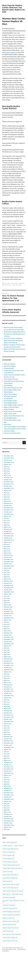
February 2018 (8, 607)
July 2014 (6, 700)
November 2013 (8, 717)
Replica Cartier (8, 918)
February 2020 (8, 555)
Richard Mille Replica (10, 418)
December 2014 (8, 689)
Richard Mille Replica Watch (12, 420)
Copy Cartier (7, 871)
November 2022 (9, 484)
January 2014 (8, 713)
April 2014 (7, 706)
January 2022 (8, 505)
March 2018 (7, 605)
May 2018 (7, 600)
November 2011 (8, 769)
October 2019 (8, 564)
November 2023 (9, 458)
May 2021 (7, 523)
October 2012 (8, 745)
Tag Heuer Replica (9, 431)
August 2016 (7, 646)
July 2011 (6, 777)
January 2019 (8, 583)
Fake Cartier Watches (10, 887)
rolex (5, 422)
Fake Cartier (7, 881)
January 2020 (8, 557)
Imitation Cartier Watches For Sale (13, 901)
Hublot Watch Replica (10, 394)
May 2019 (7, 574)
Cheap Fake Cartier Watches (12, 868)
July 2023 (6, 466)
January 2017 (8, 635)
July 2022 (6, 492)
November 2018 (8, 587)
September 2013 (9, 721)
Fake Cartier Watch (17, 284)
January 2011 (7, 790)
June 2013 (7, 728)
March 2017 (7, 631)
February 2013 (8, 736)
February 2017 (8, 633)
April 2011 (7, 784)
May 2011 (6, 782)
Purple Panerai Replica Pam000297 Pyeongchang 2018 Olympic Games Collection (14, 334)
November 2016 (8, 639)
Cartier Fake (18, 845)
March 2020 (7, 553)
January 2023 (8, 479)
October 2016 (8, 641)
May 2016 (7, 652)
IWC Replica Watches (10, 396)
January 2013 (8, 738)
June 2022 (7, 494)
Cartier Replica (8, 855)
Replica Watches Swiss (11, 928)
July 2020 (6, 544)
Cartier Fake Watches (10, 849)
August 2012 (7, 749)
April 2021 (7, 525)
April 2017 (7, 628)
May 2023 (7, 471)
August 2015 (7, 672)
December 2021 (8, 507)
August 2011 (7, 775)
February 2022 (8, 503)
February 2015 (8, 684)
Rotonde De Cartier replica (12, 934)
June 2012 (7, 754)
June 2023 (7, 469)
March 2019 (7, 579)
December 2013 (8, 715)
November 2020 (9, 535)
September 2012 (9, 747)
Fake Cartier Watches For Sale (13, 388)
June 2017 (7, 624)
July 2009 (7, 829)
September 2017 (9, 618)
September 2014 (9, 695)
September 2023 (9, 462)
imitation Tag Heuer (10, 908)
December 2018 (8, 585)
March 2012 (7, 760)
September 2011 (8, 773)
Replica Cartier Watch (11, 921)
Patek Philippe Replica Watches (13, 405)
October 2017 (8, 615)
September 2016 (9, 643)
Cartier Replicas (8, 858)
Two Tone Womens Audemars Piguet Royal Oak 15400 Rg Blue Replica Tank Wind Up (13, 340)
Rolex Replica (8, 931)
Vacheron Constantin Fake (12, 433)
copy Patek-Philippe (10, 878)
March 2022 (7, 501)
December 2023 (8, 456)
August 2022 (8, 490)
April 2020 (7, 551)
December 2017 (8, 611)
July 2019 (6, 570)
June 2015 (7, 676)
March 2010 (7, 812)
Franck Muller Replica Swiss (12, 390)
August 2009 (8, 827)
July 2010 (6, 803)
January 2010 (8, 816)
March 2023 (7, 475)
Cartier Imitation (9, 852)
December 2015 (8, 663)
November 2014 (8, 691)
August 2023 (7, 464)
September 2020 (9, 540)
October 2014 (8, 693)
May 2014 (7, 704)
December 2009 (8, 818)
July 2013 (6, 726)
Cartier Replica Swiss (10, 862)
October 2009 (8, 823)
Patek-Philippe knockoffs (11, 915)
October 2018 (8, 589)
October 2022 (8, 486)
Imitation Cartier (9, 897)
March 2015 (7, 682)
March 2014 (7, 708)
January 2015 (8, 687)
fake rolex (6, 894)
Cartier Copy (7, 845)
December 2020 (8, 533)
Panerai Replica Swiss (10, 400)
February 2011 (8, 788)
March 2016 (7, 656)
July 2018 (6, 596)
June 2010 (7, 805)
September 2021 (9, 514)
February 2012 (8, 762)
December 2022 (8, 482)
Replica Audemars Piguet (11, 407)
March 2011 (7, 786)
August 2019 (7, 568)
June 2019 (7, 572)
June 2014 (7, 702)
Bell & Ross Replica (9, 364)
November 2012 (8, 743)
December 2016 (8, 637)
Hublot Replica (8, 392)
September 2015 (9, 669)
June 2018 (7, 598)
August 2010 (7, 801)
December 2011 (8, 767)
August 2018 (7, 594)
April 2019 (7, 577)
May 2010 (7, 808)
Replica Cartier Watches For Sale (14, 416)
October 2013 (8, 719)
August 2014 (7, 697)
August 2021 (7, 516)
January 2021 (8, 531)
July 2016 (6, 648)
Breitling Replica (9, 368)
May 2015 (7, 678)
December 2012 (8, 741)
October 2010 (8, 797)
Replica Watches (9, 924)
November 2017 (8, 613)
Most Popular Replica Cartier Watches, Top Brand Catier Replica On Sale (13, 8)
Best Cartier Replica (10, 366)
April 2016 (7, 654)
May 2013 (6, 730)
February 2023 (8, 477)
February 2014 (8, 710)
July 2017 (6, 622)
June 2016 (7, 650)
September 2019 (9, 566)
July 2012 (6, 751)
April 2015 (7, 680)
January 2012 (8, 764)
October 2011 (8, 771)
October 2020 (8, 538)
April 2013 (7, 732)
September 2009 (9, 825)
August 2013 (7, 723)
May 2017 (6, 626)
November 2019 (8, 561)
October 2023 (8, 460)
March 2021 (7, 527)
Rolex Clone (7, 424)
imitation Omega (9, 905)
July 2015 (6, 674)
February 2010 (8, 814)
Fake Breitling (8, 385)
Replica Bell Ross (9, 409)
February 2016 (8, 659)
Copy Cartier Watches (10, 874)
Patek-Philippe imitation (11, 911)
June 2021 (7, 520)
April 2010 (7, 810)
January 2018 (8, 609)
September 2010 (9, 799)
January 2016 (8, 661)
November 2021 (8, 510)
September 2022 (9, 488)
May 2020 (7, 548)
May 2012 (7, 756)
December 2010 (8, 792)
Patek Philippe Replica (10, 403)
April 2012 (7, 758)
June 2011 (6, 779)
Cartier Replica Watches (11, 379)
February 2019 (8, 581)
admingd (7, 283)
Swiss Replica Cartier (10, 941)
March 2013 (7, 734)
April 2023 (7, 473)
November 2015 (8, 665)
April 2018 (7, 602)
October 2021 (8, 512)
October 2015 (8, 667)
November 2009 (9, 821)
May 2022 (7, 497)
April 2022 (7, 499)
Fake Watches (17, 894)
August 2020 (8, 542)
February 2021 (8, 529)
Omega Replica (8, 398)
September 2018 (9, 592)
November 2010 (8, 795)
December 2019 (8, 559)
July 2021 (6, 518)
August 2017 (7, 620)
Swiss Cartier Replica (10, 937)
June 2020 (7, 546)
